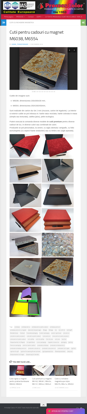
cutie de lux (66, 333)
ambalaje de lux (26, 327)
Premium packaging (15, 345)
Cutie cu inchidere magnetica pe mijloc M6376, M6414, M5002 (64, 381)
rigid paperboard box (47, 351)
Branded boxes (14, 333)
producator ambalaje (42, 345)
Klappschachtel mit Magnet (17, 342)
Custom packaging (44, 333)
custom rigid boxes (56, 333)
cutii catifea (31, 339)
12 (51, 91)
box (56, 330)
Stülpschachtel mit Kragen (17, 354)
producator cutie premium (49, 348)
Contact (31, 17)
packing (70, 342)
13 (52, 91)
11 (49, 91)
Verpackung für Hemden (32, 354)
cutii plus (57, 339)
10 (47, 91)
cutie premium (46, 336)
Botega (45, 330)
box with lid (62, 330)
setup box (69, 351)
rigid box (73, 348)
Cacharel (22, 333)
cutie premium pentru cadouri (18, 339)
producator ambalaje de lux (57, 345)
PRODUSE (19, 17)
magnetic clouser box (53, 342)
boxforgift (69, 330)
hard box (64, 339)
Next (74, 50)
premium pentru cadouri (29, 345)
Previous (69, 50)
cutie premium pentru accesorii (60, 336)
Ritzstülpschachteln (60, 351)
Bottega (51, 330)
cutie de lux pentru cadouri (34, 336)
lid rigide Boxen (31, 342)
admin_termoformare (20, 44)
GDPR (39, 17)
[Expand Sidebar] (3, 22)
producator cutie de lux (34, 348)
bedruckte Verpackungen (34, 330)
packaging (63, 342)
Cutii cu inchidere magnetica (22, 23)
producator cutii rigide (63, 348)
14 (54, 91)
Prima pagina (8, 17)
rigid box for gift (14, 351)
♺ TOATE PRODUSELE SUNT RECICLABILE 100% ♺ (63, 17)
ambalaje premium (55, 327)
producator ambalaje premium (18, 348)
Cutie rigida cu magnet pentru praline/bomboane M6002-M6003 (19, 381)
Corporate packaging (32, 333)
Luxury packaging (41, 342)
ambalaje (17, 327)
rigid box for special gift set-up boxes (30, 351)
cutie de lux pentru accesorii (17, 336)
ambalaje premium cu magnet (18, 330)
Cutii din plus (49, 339)
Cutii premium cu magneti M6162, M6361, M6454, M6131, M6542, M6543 (42, 381)
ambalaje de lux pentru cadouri (40, 327)
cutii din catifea (40, 339)
